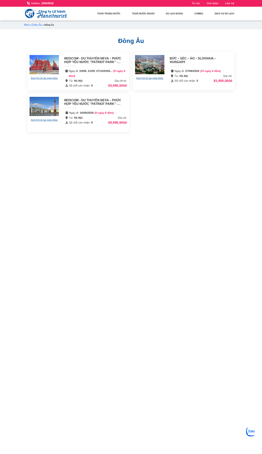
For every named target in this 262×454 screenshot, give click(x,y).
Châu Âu (36, 24)
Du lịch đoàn (174, 13)
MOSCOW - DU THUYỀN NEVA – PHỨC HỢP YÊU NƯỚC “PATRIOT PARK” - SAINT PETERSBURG (92, 62)
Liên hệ (229, 3)
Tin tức (196, 3)
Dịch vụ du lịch (224, 13)
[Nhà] (46, 13)
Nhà (26, 24)
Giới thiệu (212, 3)
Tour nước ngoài (143, 13)
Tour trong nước (108, 13)
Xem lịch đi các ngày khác (44, 78)
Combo (198, 13)
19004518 (42, 3)
